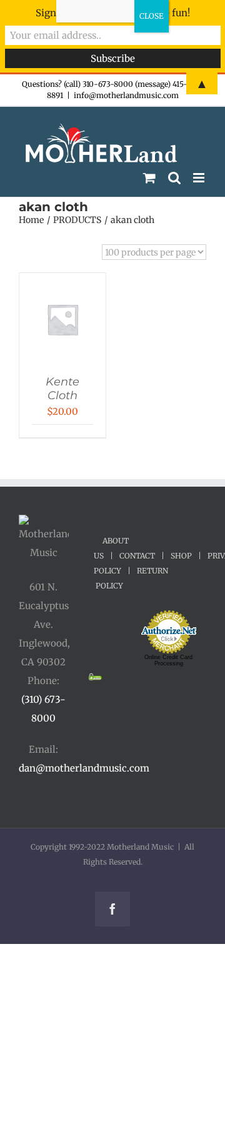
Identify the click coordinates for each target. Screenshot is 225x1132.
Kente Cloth (62, 388)
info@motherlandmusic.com (126, 95)
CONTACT (137, 555)
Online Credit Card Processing (168, 660)
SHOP (181, 555)
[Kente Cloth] (62, 285)
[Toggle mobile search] (174, 177)
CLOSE (151, 16)
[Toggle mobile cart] (149, 177)
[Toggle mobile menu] (199, 177)
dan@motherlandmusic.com (84, 768)
